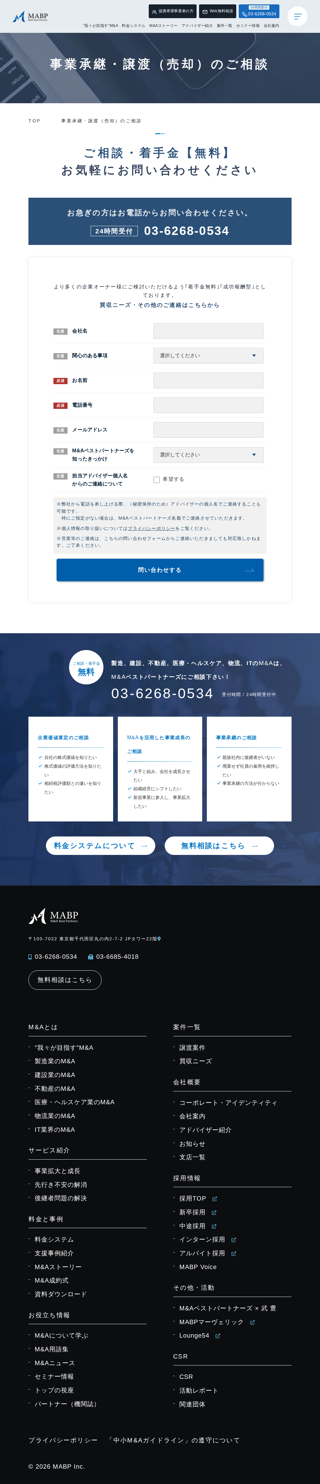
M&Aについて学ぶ (61, 1335)
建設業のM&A (55, 1074)
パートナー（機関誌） (67, 1403)
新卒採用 (192, 1212)
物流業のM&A (55, 1115)
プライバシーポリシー (151, 528)
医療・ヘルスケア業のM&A (75, 1102)
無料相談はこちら (213, 845)
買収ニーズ (195, 1061)
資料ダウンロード (61, 1294)
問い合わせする (160, 570)
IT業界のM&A (55, 1129)
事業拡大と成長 (58, 1170)
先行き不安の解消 (61, 1184)
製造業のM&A (55, 1061)
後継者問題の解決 (61, 1198)
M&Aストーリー (163, 25)
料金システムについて (95, 845)
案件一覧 (224, 25)
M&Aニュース (55, 1362)
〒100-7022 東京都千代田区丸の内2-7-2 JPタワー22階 (92, 938)
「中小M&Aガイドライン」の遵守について (173, 1440)
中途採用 (192, 1225)
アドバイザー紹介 (197, 25)
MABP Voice (198, 1266)
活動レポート (199, 1390)
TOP (34, 120)
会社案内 (271, 25)
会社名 (79, 330)
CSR (186, 1376)
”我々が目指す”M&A (100, 25)
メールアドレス (90, 429)
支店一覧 (192, 1157)
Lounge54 (194, 1335)
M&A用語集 (52, 1349)
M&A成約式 (52, 1280)
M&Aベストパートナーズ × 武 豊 (228, 1308)
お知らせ (192, 1143)
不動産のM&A (55, 1088)
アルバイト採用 (202, 1253)
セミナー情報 (248, 25)
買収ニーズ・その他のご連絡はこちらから (160, 305)
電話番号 (82, 405)
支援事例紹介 (54, 1253)
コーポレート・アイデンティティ (228, 1102)
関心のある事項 (90, 355)
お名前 (79, 380)
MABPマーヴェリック (211, 1322)
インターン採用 (202, 1239)
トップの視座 (54, 1390)
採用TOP (192, 1198)
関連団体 (192, 1404)
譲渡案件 (192, 1047)
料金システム (134, 25)
